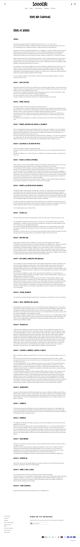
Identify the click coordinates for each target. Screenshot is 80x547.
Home (26, 8)
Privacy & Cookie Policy (7, 525)
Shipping (47, 8)
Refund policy (7, 532)
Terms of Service (7, 530)
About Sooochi (38, 8)
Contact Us (6, 518)
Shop (31, 8)
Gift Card (53, 8)
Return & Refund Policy (8, 522)
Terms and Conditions (8, 528)
